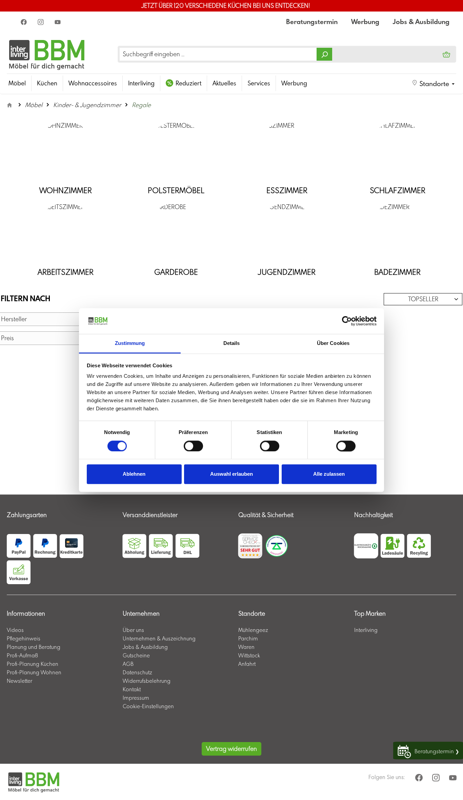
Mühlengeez (253, 630)
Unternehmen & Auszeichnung (159, 638)
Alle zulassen (329, 474)
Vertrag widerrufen (231, 749)
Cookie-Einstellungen (148, 706)
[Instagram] (41, 21)
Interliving (366, 630)
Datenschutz (137, 672)
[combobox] (218, 54)
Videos (15, 630)
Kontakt (132, 689)
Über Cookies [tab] (333, 343)
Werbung (365, 21)
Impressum (136, 697)
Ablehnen (134, 474)
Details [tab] (231, 343)
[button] (433, 84)
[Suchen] (324, 54)
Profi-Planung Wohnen (34, 672)
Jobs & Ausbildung (421, 21)
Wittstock (249, 655)
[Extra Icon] (58, 21)
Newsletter (19, 680)
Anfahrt (247, 663)
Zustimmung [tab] (130, 343)
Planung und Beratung (33, 646)
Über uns (133, 630)
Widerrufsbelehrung (146, 680)
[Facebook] (24, 21)
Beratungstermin (312, 21)
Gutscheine (136, 655)
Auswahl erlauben (231, 474)
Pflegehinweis (23, 638)
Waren (246, 646)
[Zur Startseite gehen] (47, 54)
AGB (128, 663)
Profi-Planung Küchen (32, 663)
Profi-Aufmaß (22, 655)
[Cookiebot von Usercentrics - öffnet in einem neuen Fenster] (347, 321)
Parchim (248, 638)
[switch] (193, 445)
